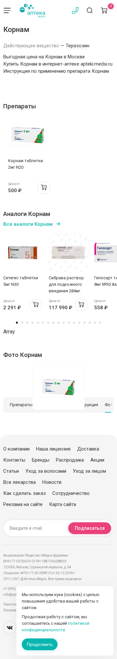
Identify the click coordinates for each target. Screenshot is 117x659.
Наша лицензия (53, 449)
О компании (16, 449)
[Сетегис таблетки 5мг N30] (22, 252)
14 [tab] (84, 323)
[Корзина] (104, 10)
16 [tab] (95, 323)
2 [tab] (22, 323)
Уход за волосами (45, 471)
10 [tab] (64, 323)
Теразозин (77, 46)
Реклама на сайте (23, 504)
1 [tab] (17, 323)
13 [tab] (79, 323)
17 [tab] (100, 323)
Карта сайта (62, 504)
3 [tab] (27, 323)
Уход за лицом (89, 471)
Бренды (40, 460)
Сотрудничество (71, 493)
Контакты (14, 460)
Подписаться (90, 528)
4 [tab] (32, 323)
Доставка (88, 449)
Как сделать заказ (24, 493)
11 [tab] (69, 323)
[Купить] (43, 187)
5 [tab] (38, 323)
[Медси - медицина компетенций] (32, 10)
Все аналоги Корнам (28, 224)
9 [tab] (58, 323)
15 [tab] (90, 323)
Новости (51, 482)
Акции (97, 460)
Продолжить (40, 644)
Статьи (11, 471)
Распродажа (70, 460)
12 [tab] (74, 323)
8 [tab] (53, 323)
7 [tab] (48, 323)
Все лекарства (19, 482)
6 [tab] (43, 323)
